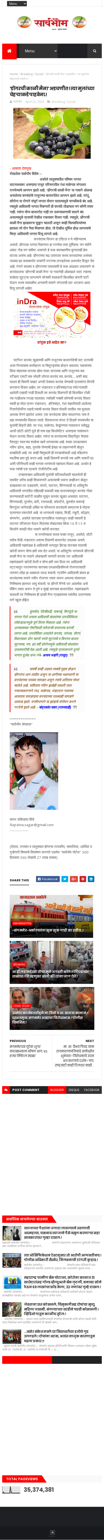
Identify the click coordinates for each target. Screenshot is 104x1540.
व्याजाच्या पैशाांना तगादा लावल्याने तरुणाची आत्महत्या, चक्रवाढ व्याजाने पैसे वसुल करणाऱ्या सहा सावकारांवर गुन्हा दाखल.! (62, 1233)
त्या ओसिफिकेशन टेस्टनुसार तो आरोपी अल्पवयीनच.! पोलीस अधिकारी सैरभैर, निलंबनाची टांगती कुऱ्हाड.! (62, 1258)
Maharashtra (22, 923)
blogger (57, 1090)
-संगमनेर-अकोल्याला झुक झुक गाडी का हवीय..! (47, 930)
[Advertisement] (52, 1153)
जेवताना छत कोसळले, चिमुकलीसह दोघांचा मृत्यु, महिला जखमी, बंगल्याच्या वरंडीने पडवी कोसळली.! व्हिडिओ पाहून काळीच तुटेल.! (61, 1309)
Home (14, 74)
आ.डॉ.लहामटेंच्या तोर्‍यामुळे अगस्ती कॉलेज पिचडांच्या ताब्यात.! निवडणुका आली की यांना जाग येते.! (50, 974)
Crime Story (21, 1006)
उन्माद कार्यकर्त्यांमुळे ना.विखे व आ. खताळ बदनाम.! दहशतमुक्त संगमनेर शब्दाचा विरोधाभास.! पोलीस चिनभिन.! (50, 1018)
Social (39, 74)
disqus (74, 1090)
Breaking (27, 74)
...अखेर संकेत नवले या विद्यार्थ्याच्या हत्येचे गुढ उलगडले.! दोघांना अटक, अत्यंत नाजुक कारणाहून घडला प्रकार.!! (59, 1336)
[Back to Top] (52, 1532)
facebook (91, 1090)
